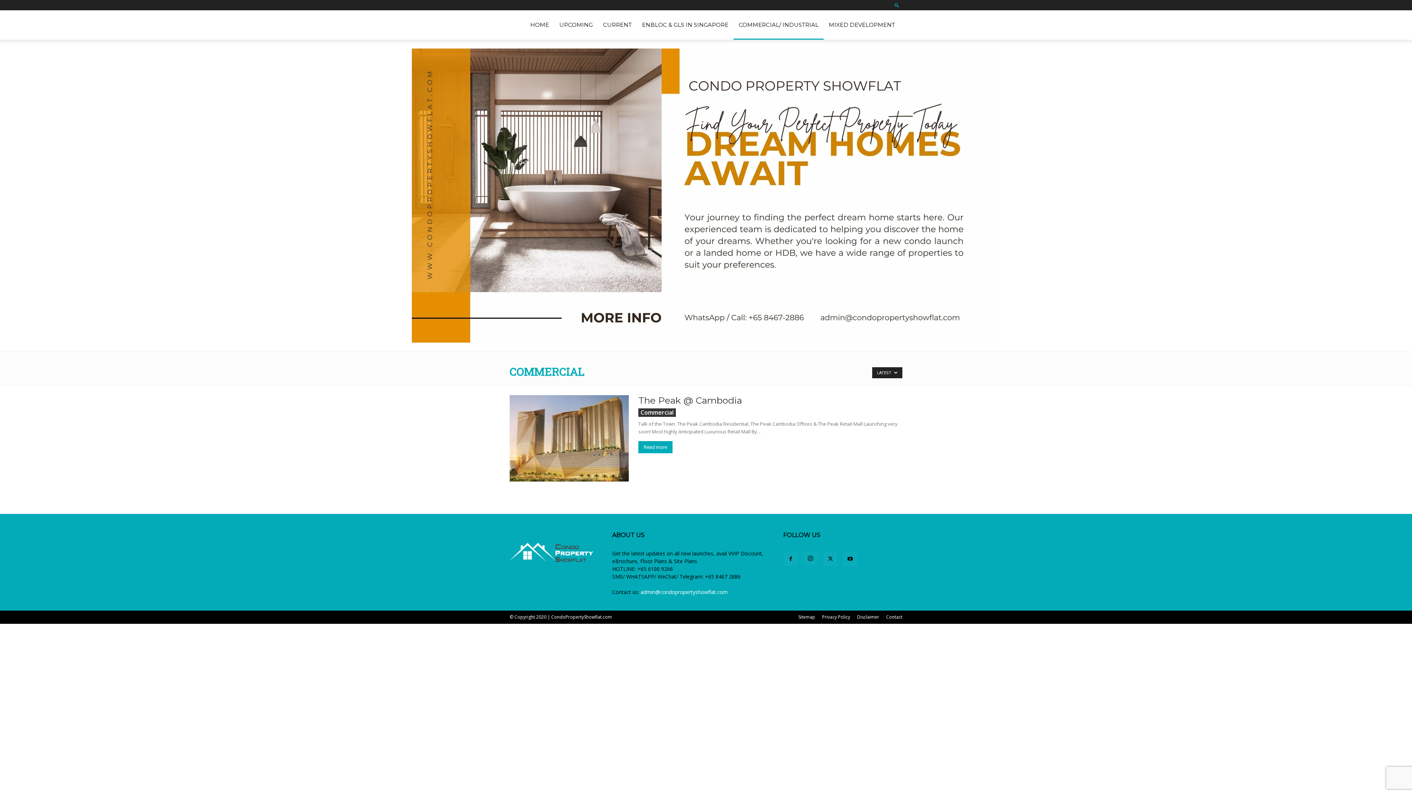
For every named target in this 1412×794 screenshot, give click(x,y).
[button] (896, 5)
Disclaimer (868, 617)
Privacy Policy (836, 617)
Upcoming (576, 24)
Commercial (657, 412)
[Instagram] (810, 558)
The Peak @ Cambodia (690, 400)
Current (617, 24)
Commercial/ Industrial (779, 24)
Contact (894, 617)
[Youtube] (850, 559)
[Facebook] (790, 559)
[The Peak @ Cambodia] (569, 438)
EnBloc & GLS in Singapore (685, 24)
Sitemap (806, 617)
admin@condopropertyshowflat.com (684, 592)
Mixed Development (862, 24)
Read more (655, 447)
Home (539, 24)
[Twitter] (830, 559)
